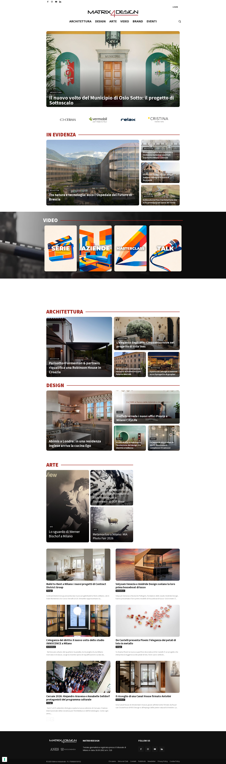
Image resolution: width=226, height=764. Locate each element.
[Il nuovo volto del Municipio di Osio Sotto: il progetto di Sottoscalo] (113, 69)
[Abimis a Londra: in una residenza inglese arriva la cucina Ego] (79, 421)
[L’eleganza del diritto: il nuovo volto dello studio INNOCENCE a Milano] (78, 621)
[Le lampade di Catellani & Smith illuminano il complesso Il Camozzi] (164, 438)
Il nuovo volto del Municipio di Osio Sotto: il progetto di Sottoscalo (111, 100)
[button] (180, 21)
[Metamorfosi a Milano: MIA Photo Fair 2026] (111, 524)
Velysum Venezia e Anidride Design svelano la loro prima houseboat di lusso (145, 585)
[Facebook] (47, 1)
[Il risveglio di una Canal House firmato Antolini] (148, 677)
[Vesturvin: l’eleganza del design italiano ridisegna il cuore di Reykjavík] (160, 172)
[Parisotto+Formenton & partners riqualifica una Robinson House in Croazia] (79, 347)
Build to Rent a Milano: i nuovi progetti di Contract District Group (76, 585)
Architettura (55, 92)
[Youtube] (56, 1)
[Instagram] (51, 1)
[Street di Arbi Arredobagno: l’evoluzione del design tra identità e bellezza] (130, 438)
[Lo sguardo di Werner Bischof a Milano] (67, 506)
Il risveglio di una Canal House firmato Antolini (143, 696)
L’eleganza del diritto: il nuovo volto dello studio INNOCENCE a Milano (75, 641)
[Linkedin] (161, 749)
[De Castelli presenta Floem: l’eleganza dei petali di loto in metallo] (148, 621)
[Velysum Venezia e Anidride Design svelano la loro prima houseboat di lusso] (148, 565)
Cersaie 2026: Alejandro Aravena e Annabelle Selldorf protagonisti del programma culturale (78, 697)
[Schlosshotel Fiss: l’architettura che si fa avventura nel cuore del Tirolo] (160, 195)
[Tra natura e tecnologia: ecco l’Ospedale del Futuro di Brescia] (92, 172)
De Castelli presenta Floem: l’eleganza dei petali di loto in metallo (146, 641)
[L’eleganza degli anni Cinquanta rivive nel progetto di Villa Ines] (147, 333)
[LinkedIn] (60, 1)
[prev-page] (48, 719)
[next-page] (52, 719)
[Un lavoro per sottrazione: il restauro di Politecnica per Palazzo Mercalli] (130, 364)
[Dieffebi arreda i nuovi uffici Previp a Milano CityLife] (147, 407)
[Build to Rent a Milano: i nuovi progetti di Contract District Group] (78, 565)
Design (52, 437)
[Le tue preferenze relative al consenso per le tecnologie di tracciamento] (4, 759)
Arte (51, 527)
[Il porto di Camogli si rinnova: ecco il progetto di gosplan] (164, 364)
